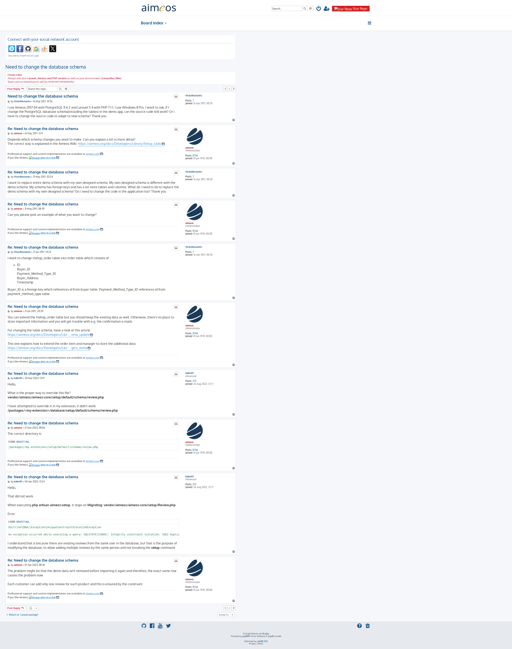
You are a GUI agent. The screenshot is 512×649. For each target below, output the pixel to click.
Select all (22, 441)
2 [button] (229, 88)
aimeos (189, 147)
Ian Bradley (264, 633)
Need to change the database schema (45, 67)
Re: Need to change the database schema (43, 128)
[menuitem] (318, 9)
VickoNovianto (193, 95)
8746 (195, 155)
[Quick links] (369, 23)
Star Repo (360, 9)
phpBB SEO (262, 641)
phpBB (245, 636)
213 (194, 381)
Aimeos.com (93, 153)
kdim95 (189, 373)
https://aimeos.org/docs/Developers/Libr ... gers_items (47, 348)
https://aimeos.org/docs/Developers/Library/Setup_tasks (119, 144)
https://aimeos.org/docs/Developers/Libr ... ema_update (49, 335)
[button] (234, 88)
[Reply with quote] (176, 96)
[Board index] (159, 8)
